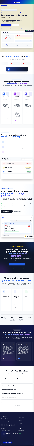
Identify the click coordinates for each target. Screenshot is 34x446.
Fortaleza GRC (21, 421)
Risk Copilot (20, 420)
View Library (27, 119)
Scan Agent (20, 423)
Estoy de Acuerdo (8, 442)
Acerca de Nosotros (21, 430)
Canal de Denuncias (22, 424)
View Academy (16, 120)
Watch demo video (17, 211)
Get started (16, 2)
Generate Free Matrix (6, 211)
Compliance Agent (21, 417)
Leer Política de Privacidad (9, 440)
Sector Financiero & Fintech (6, 430)
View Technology (5, 121)
